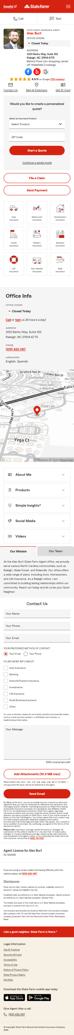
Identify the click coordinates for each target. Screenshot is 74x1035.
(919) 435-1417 (16, 349)
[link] (37, 6)
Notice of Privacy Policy (16, 970)
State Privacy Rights (14, 975)
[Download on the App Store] (14, 997)
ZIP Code (17, 137)
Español (8, 6)
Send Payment (37, 190)
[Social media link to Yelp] (37, 71)
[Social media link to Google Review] (45, 71)
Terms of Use (10, 965)
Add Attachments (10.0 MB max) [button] (37, 774)
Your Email (12, 638)
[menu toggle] (68, 6)
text (18, 319)
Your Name (12, 613)
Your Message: (14, 729)
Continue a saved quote (37, 162)
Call (8, 319)
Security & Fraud (13, 955)
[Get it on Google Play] (39, 997)
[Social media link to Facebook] (28, 71)
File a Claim (37, 178)
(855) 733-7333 (37, 838)
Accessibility (10, 960)
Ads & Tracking (12, 950)
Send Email (37, 793)
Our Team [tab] (56, 551)
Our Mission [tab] (18, 551)
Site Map (8, 980)
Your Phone (13, 625)
